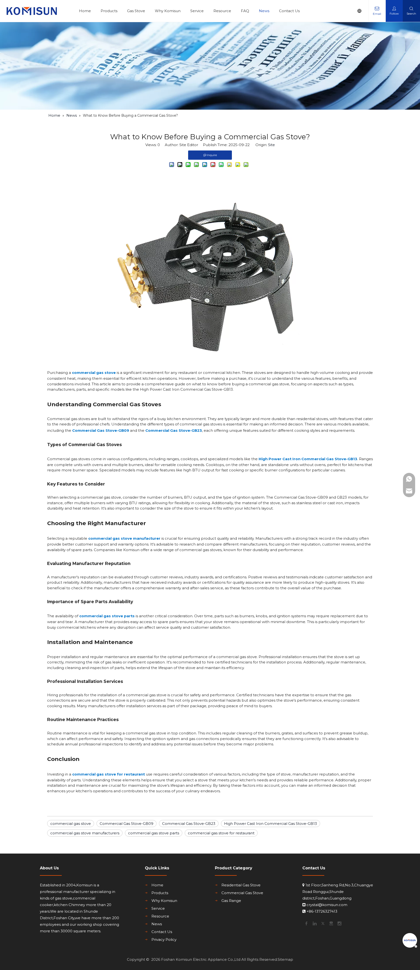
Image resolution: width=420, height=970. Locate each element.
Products (109, 11)
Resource (222, 11)
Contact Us (289, 11)
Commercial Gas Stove (242, 893)
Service (197, 11)
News (264, 11)
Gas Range (231, 900)
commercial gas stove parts (107, 616)
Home (85, 11)
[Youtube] (330, 923)
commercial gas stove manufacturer (124, 538)
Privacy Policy (163, 939)
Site (271, 144)
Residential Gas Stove (241, 885)
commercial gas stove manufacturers (84, 833)
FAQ (245, 11)
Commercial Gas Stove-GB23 (173, 430)
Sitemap (285, 959)
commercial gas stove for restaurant (108, 774)
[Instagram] (339, 923)
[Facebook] (306, 923)
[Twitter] (322, 923)
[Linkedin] (314, 923)
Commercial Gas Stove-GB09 (100, 430)
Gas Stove (136, 11)
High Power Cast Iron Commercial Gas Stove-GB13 (308, 459)
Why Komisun (168, 11)
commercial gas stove (94, 372)
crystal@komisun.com (326, 904)
